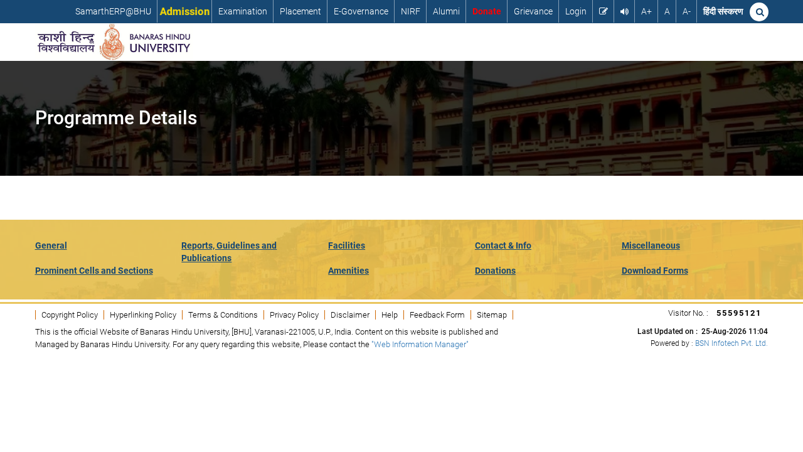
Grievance (533, 11)
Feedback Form (437, 315)
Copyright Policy (69, 315)
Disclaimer (350, 315)
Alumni (446, 11)
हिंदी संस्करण (723, 11)
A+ (646, 11)
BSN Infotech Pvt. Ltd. (731, 343)
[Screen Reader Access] (624, 11)
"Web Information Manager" (420, 344)
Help (389, 315)
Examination (242, 11)
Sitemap (492, 315)
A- (687, 11)
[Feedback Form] (603, 11)
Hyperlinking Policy (143, 315)
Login (576, 11)
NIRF (410, 11)
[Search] (759, 12)
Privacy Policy (294, 315)
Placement (300, 11)
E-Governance (361, 11)
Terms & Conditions (223, 315)
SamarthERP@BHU (113, 11)
